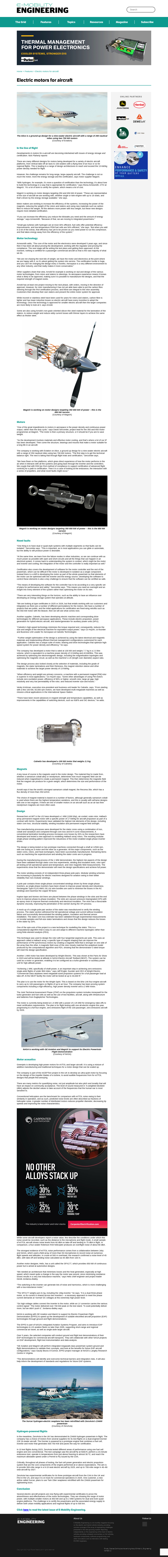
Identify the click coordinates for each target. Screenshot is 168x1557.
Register (84, 420)
